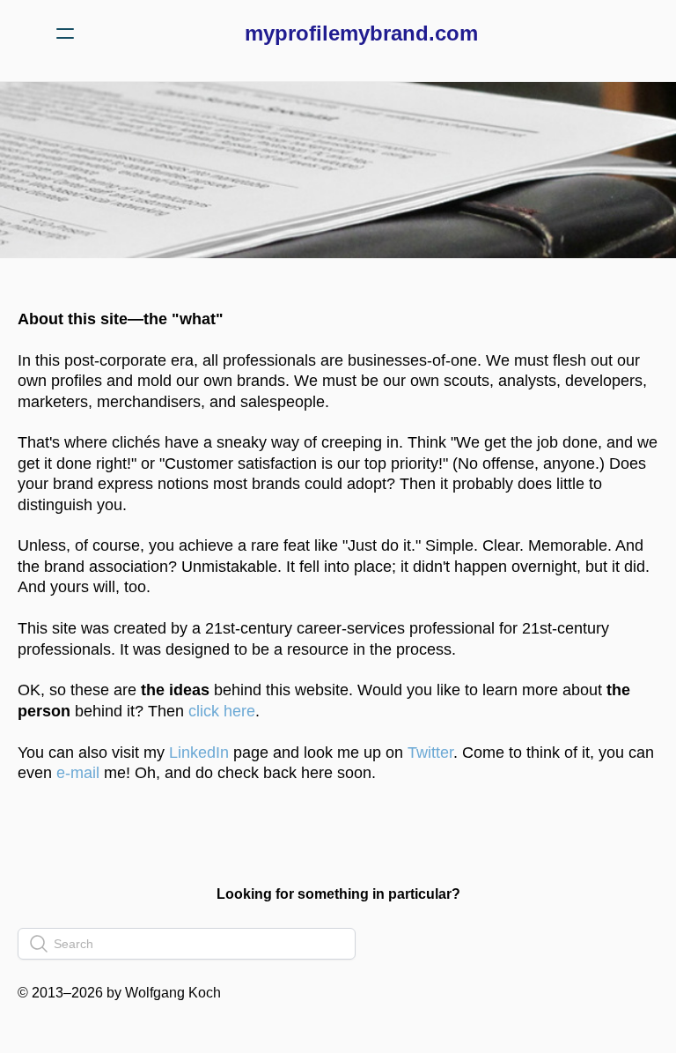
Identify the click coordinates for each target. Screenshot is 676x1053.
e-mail (75, 773)
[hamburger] (65, 33)
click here (221, 711)
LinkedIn (199, 752)
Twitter (430, 752)
